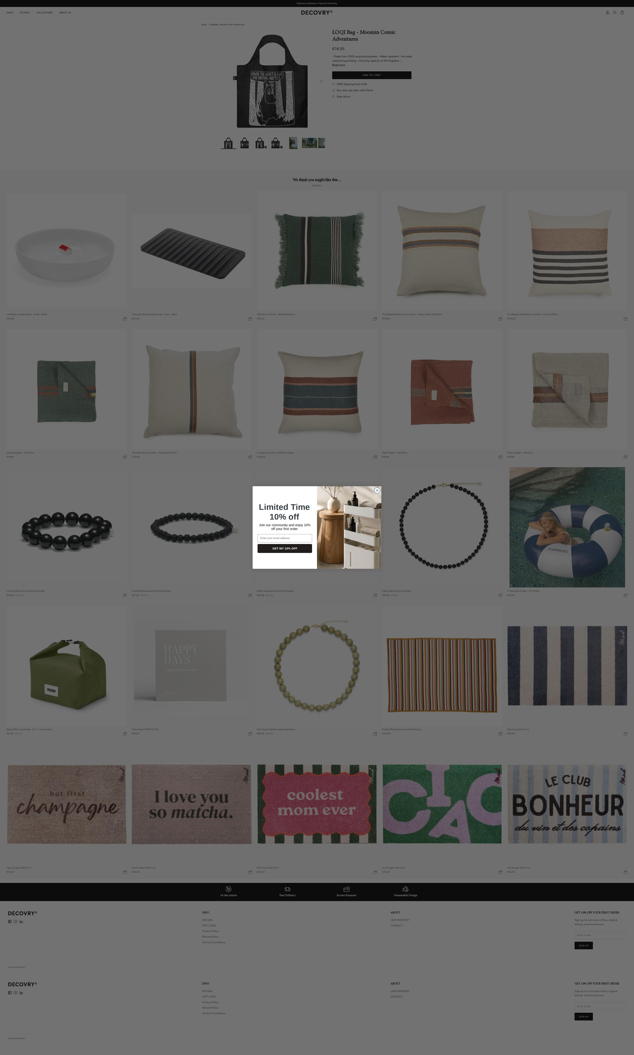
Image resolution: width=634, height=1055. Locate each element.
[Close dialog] (377, 490)
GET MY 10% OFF (284, 548)
